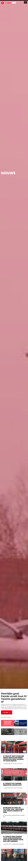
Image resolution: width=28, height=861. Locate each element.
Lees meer (5, 712)
